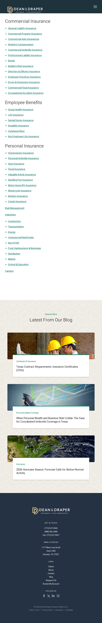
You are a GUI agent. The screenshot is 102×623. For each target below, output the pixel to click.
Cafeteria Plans (16, 131)
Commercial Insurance (27, 21)
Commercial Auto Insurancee (23, 39)
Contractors (14, 221)
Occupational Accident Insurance (25, 93)
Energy (11, 232)
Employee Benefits (23, 102)
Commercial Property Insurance (25, 34)
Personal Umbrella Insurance (23, 158)
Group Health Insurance (20, 109)
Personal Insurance (24, 146)
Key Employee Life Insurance (23, 136)
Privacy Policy (47, 610)
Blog (51, 577)
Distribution (14, 254)
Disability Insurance (18, 126)
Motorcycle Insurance (19, 191)
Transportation (16, 227)
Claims (51, 566)
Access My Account (51, 584)
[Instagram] (58, 596)
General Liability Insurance (22, 28)
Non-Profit (13, 243)
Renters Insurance (18, 196)
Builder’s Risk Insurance (20, 66)
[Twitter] (48, 596)
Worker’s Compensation (20, 44)
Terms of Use (34, 610)
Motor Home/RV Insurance (22, 185)
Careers (9, 271)
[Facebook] (44, 596)
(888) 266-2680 (51, 531)
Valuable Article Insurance (22, 174)
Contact (51, 573)
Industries (10, 215)
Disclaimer (59, 610)
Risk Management (14, 208)
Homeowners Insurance (21, 153)
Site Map (69, 610)
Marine (11, 259)
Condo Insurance (17, 201)
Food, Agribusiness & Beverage (24, 248)
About (51, 570)
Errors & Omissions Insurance (24, 82)
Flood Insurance (16, 169)
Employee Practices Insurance (24, 77)
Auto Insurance (16, 164)
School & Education (18, 264)
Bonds (11, 61)
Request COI (51, 580)
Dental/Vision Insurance (21, 120)
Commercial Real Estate (21, 237)
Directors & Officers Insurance (24, 71)
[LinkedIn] (53, 596)
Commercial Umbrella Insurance (25, 50)
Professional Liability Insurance (25, 55)
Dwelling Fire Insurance (20, 180)
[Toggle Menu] (95, 7)
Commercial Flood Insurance (23, 88)
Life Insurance (16, 115)
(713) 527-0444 (51, 528)
